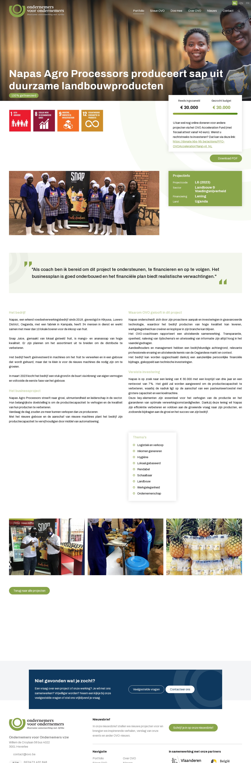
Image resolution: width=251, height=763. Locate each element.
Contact (228, 10)
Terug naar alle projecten (29, 590)
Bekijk (47, 547)
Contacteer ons (180, 689)
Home (36, 10)
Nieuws (212, 10)
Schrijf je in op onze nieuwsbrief (193, 727)
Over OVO (194, 10)
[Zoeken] (239, 11)
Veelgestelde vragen (146, 689)
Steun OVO (157, 10)
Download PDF (228, 158)
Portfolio (138, 10)
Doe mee (176, 10)
